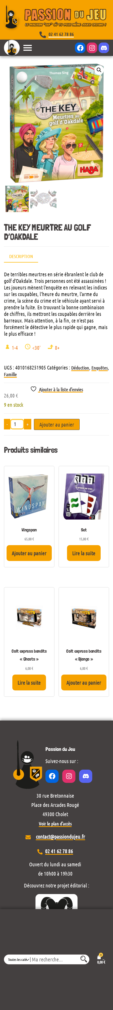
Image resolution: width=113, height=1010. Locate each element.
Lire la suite (83, 553)
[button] (99, 70)
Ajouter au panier (56, 424)
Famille (10, 374)
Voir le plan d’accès (55, 823)
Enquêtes (99, 368)
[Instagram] (92, 48)
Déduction (80, 368)
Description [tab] (21, 256)
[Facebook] (80, 48)
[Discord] (104, 48)
